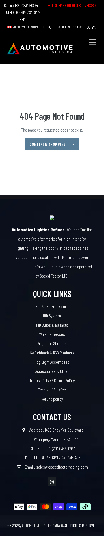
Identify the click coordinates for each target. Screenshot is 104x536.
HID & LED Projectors (52, 306)
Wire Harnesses (52, 334)
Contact (78, 27)
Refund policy (52, 399)
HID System (52, 315)
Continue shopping (47, 144)
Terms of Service (52, 389)
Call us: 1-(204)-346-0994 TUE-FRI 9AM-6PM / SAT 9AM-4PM (22, 12)
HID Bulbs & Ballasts (52, 325)
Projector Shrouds (52, 343)
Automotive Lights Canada (43, 525)
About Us (64, 27)
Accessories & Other (52, 371)
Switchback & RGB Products (52, 352)
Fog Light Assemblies (52, 362)
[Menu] (92, 41)
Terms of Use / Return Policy (52, 380)
